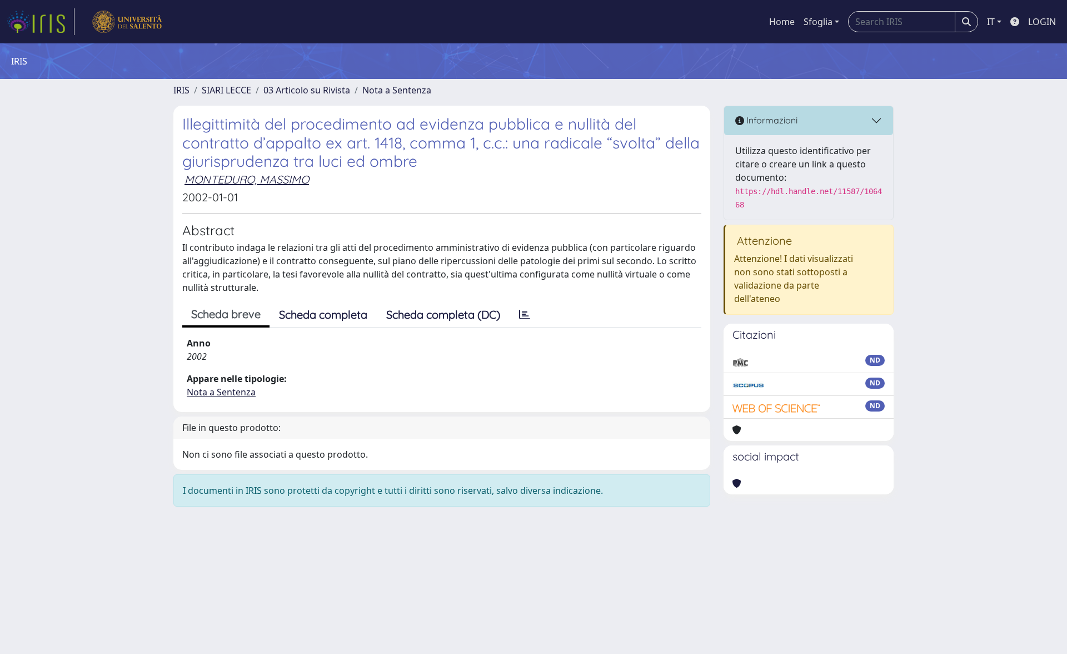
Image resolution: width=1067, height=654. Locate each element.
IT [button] (991, 22)
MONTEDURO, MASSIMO (247, 179)
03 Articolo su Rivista (306, 90)
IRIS (181, 90)
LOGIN (1042, 22)
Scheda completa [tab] (323, 314)
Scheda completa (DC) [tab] (443, 314)
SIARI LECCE (226, 90)
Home (782, 22)
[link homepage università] (127, 21)
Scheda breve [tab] (226, 314)
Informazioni (770, 120)
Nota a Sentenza (396, 90)
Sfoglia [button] (818, 22)
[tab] (525, 314)
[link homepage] (40, 21)
